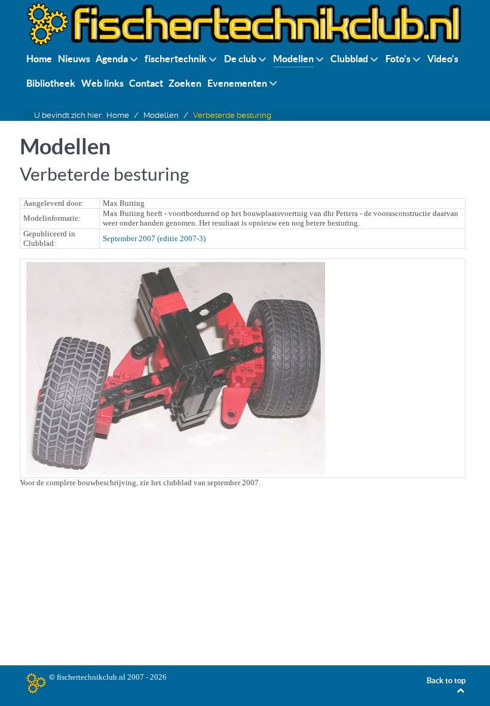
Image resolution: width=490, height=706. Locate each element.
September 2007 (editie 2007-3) (154, 238)
